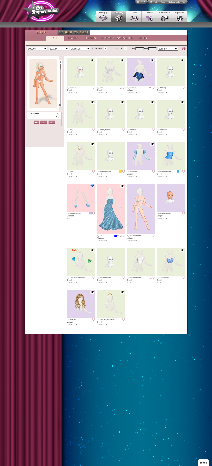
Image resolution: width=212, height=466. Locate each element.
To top (203, 462)
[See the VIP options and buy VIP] (184, 2)
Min (133, 49)
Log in (142, 2)
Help (156, 2)
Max (146, 49)
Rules (163, 2)
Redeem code (174, 2)
